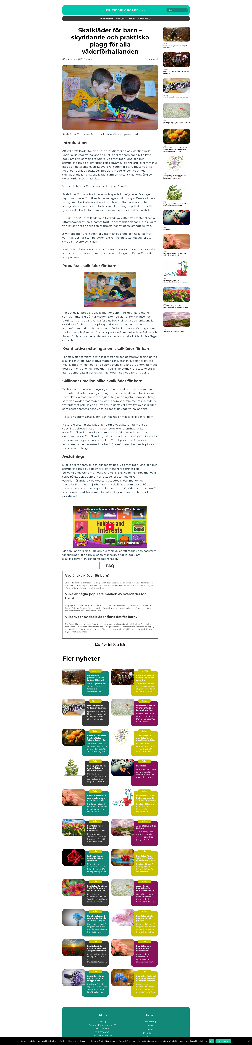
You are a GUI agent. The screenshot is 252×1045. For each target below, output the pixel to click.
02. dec (95, 671)
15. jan (95, 851)
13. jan (95, 941)
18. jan (144, 701)
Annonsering (107, 18)
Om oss (120, 18)
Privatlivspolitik (223, 1041)
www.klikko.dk (105, 1035)
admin (89, 59)
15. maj (144, 671)
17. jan (95, 761)
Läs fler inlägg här (110, 644)
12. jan (144, 971)
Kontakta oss (145, 18)
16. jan (144, 791)
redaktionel (151, 59)
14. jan (144, 881)
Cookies (131, 18)
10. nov (95, 701)
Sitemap (149, 1037)
